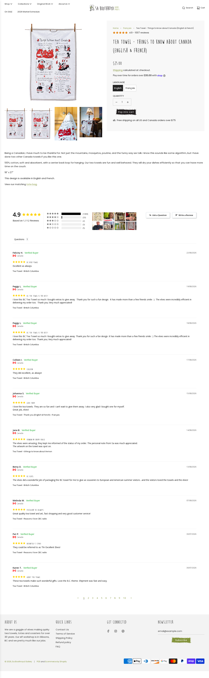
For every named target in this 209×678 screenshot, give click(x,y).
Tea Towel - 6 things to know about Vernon (32, 451)
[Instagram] (115, 631)
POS (38, 661)
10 (124, 597)
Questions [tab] (19, 239)
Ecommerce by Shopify (56, 661)
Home (115, 28)
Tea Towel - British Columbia (26, 271)
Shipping (118, 70)
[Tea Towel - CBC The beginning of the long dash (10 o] (109, 216)
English (118, 88)
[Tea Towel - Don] (109, 226)
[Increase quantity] (127, 102)
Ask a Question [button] (159, 215)
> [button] (131, 597)
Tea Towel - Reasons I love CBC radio (30, 518)
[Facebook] (108, 631)
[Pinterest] (123, 631)
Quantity (118, 96)
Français (127, 28)
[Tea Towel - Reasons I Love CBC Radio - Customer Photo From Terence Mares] (131, 226)
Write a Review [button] (186, 215)
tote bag (31, 184)
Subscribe (181, 640)
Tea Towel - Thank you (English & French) (31, 414)
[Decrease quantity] (116, 102)
